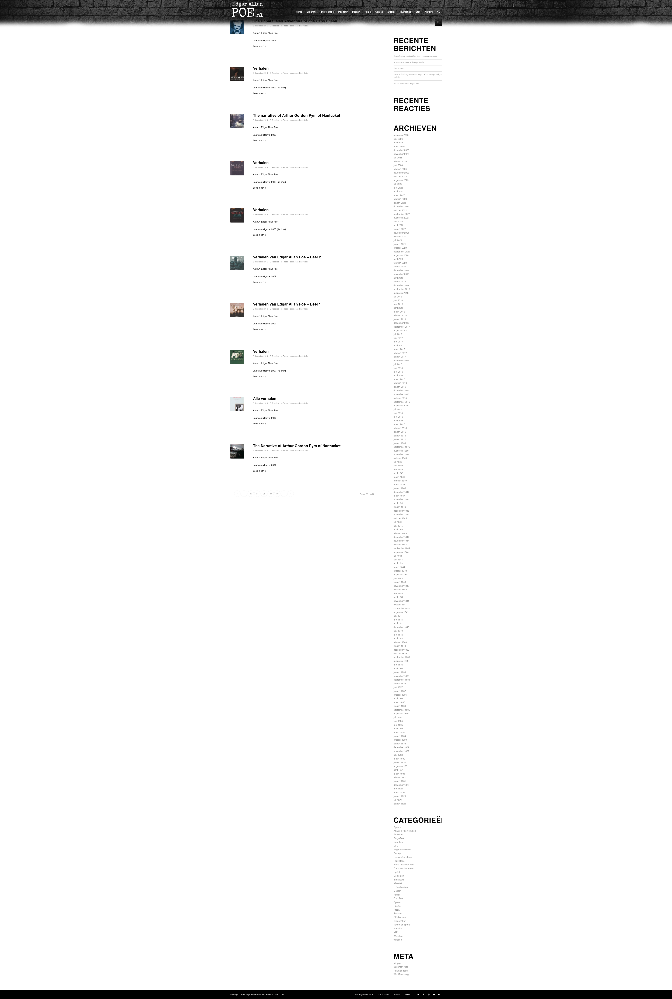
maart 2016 (399, 379)
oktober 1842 (400, 589)
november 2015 (401, 394)
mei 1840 (398, 634)
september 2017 (402, 326)
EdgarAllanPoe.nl (402, 849)
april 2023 (398, 191)
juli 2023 (398, 183)
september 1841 (402, 608)
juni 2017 (398, 337)
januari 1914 (400, 435)
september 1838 (402, 679)
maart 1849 (399, 476)
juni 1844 (398, 559)
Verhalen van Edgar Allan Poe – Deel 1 (287, 304)
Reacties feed (401, 970)
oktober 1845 (400, 518)
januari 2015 (400, 431)
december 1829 (401, 784)
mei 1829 (398, 788)
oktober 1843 (400, 570)
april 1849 (398, 473)
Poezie (397, 905)
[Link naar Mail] (439, 994)
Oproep (397, 902)
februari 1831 (400, 777)
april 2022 (398, 225)
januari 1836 (400, 705)
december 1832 (401, 747)
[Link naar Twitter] (418, 994)
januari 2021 (400, 244)
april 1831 (398, 769)
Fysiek (397, 872)
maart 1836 (399, 702)
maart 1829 (399, 792)
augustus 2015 (401, 405)
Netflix (397, 894)
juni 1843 (398, 578)
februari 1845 (400, 533)
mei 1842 (398, 593)
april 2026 (398, 142)
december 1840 (401, 627)
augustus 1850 (401, 450)
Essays (397, 853)
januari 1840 (400, 645)
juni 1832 (398, 754)
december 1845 (401, 510)
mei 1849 (398, 469)
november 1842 (401, 585)
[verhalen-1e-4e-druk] (237, 74)
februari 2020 (400, 262)
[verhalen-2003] (237, 168)
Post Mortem (399, 68)
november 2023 (401, 172)
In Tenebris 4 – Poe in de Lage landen (409, 62)
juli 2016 (398, 364)
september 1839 (402, 657)
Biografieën (399, 838)
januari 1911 (400, 439)
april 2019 (398, 277)
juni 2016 (398, 368)
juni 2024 (398, 165)
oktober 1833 (400, 739)
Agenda (397, 827)
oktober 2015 (400, 398)
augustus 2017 (401, 330)
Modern (397, 890)
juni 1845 (398, 525)
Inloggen (398, 963)
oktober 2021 (400, 236)
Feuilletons (399, 860)
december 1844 (401, 537)
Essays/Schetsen (403, 857)
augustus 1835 (401, 713)
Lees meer (258, 46)
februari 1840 (400, 642)
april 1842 (398, 597)
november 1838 (401, 676)
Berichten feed (401, 966)
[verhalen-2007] (237, 357)
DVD (396, 845)
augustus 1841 (401, 612)
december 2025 (401, 150)
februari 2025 (400, 161)
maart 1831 (399, 773)
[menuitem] (299, 11)
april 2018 (398, 307)
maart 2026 (399, 146)
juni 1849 (398, 465)
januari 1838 (400, 683)
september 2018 (402, 289)
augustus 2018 (401, 292)
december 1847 (401, 492)
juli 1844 (398, 555)
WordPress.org (401, 974)
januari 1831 (400, 781)
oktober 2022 (400, 210)
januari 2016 (400, 386)
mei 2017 (398, 341)
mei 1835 (398, 724)
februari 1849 (400, 480)
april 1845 (398, 529)
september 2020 (402, 251)
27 (257, 493)
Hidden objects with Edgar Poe (406, 83)
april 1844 (398, 563)
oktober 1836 (400, 694)
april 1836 (398, 698)
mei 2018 (398, 304)
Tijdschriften (400, 920)
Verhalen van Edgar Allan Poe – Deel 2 (287, 256)
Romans (398, 913)
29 (271, 493)
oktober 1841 (400, 604)
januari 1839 (400, 672)
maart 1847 (399, 495)
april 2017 (398, 345)
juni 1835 (398, 721)
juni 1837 (398, 687)
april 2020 (398, 259)
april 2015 (398, 420)
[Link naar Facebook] (423, 994)
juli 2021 (398, 240)
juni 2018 (398, 300)
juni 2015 (398, 413)
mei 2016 (398, 371)
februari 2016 (400, 382)
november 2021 (401, 232)
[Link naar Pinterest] (428, 994)
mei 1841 (398, 619)
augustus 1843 (401, 574)
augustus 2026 (401, 135)
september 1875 (402, 446)
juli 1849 (398, 461)
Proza (285, 73)
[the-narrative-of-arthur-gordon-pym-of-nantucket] (237, 451)
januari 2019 (400, 281)
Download (398, 842)
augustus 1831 (401, 766)
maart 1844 (399, 567)
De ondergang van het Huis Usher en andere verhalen (415, 56)
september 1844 (402, 548)
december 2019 (401, 270)
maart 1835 (399, 732)
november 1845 (401, 514)
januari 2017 (400, 356)
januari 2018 (400, 319)
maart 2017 (399, 349)
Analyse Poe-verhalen (405, 830)
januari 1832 (400, 762)
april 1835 (398, 728)
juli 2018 (398, 296)
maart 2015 (399, 424)
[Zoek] (438, 11)
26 (251, 493)
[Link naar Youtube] (434, 994)
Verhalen (261, 68)
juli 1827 (398, 800)
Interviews (399, 879)
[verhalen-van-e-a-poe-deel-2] (237, 263)
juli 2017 (398, 334)
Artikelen (398, 834)
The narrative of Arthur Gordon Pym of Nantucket (296, 115)
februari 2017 (400, 353)
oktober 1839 (400, 653)
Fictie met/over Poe (404, 864)
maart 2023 (399, 195)
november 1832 (401, 751)
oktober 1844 (400, 544)
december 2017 (401, 322)
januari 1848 (400, 488)
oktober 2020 (400, 247)
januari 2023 (400, 202)
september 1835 (402, 709)
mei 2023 (398, 187)
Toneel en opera (402, 924)
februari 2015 (400, 428)
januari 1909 (400, 443)
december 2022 (401, 206)
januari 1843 (400, 582)
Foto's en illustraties (404, 868)
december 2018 (401, 285)
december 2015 (401, 390)
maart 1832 (399, 758)
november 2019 (401, 274)
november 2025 (401, 153)
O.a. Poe (398, 898)
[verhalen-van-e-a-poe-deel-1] (237, 310)
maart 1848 (399, 484)
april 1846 (398, 503)
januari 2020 (400, 266)
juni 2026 (398, 138)
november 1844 (401, 540)
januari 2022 (400, 229)
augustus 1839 (401, 660)
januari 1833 (400, 743)
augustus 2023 (401, 180)
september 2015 (402, 401)
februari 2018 (400, 315)
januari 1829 (400, 796)
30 (277, 493)
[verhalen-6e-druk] (237, 215)
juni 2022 (398, 221)
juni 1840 (398, 630)
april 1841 (398, 623)
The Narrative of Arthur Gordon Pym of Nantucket (297, 445)
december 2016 (401, 360)
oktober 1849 (400, 458)
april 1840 (398, 638)
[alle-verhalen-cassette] (237, 404)
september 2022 (402, 214)
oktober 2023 (400, 176)
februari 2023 (400, 198)
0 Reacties (274, 73)
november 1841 (401, 600)
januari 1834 (400, 736)
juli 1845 (398, 521)
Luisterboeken (401, 887)
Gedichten (399, 875)
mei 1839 (398, 664)
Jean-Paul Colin (301, 73)
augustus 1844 (401, 552)
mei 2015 (398, 416)
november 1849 (401, 454)
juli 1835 (398, 717)
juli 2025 (398, 157)
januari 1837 (400, 691)
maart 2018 (399, 311)
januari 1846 (400, 506)
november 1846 (401, 499)
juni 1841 (398, 615)
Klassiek (398, 883)
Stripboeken (400, 917)
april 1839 (398, 668)
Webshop (398, 936)
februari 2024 (400, 169)
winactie (398, 939)
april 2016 (398, 375)
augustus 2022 (401, 217)
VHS (396, 932)
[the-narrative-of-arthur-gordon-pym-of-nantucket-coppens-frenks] (237, 121)
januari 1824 (400, 803)
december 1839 (401, 649)
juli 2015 (398, 409)
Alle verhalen (264, 398)
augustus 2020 (401, 255)
